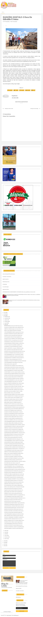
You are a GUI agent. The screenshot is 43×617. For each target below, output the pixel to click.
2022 (4, 312)
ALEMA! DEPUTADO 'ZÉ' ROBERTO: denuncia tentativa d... (14, 357)
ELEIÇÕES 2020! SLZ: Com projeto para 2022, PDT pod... (14, 340)
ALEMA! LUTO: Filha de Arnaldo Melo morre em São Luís (14, 474)
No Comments (15, 21)
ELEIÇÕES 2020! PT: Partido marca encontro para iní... (13, 403)
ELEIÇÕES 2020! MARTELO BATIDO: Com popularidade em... (14, 494)
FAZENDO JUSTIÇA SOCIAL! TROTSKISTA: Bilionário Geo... (14, 408)
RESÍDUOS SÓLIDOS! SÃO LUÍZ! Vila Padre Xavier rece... (13, 509)
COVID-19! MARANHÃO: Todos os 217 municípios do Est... (13, 466)
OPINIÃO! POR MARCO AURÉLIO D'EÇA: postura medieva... (14, 394)
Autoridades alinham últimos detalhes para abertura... (13, 423)
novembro (6, 318)
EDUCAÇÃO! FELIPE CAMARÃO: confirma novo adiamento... (14, 368)
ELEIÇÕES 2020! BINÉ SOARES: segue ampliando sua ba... (14, 327)
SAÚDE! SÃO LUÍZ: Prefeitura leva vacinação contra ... (13, 483)
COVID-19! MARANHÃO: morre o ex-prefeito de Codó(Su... (14, 354)
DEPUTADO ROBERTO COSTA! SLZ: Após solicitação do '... (14, 528)
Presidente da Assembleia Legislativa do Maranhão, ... (13, 456)
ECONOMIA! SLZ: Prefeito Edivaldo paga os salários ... (13, 346)
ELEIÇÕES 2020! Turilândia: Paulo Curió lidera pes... (13, 410)
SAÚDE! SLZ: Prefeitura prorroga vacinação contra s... (13, 384)
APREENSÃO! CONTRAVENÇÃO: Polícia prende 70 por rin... (14, 504)
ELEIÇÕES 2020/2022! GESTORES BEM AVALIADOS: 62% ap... (14, 351)
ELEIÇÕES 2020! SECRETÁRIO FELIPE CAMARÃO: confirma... (14, 424)
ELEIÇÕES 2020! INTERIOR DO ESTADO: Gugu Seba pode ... (14, 413)
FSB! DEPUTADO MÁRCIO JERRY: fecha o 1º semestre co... (14, 415)
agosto (6, 323)
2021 (4, 314)
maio (5, 532)
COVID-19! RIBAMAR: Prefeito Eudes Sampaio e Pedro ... (13, 496)
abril (5, 533)
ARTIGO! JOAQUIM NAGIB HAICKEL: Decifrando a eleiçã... (14, 507)
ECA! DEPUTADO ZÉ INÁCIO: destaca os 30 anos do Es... (13, 480)
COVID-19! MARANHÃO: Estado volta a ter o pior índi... (13, 381)
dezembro (6, 316)
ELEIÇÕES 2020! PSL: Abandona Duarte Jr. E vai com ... (13, 518)
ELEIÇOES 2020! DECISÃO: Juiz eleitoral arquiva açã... (13, 512)
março (6, 535)
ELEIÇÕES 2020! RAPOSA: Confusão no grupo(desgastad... (14, 526)
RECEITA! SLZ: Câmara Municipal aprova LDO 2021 (13, 359)
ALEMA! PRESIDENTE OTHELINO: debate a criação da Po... (14, 343)
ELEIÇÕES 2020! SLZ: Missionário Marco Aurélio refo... (13, 472)
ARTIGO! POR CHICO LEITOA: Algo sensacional (12, 501)
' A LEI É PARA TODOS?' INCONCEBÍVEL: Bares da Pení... (13, 445)
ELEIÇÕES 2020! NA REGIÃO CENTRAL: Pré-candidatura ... (14, 464)
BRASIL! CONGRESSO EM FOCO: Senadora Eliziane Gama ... (14, 520)
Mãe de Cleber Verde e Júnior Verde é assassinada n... (13, 491)
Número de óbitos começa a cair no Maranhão (12, 392)
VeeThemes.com (16, 615)
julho (5, 324)
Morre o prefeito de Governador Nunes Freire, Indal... (13, 349)
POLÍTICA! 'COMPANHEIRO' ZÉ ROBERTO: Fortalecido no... (14, 517)
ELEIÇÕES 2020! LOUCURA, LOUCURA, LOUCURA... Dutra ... (14, 386)
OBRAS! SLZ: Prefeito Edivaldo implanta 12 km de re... (13, 451)
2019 (4, 540)
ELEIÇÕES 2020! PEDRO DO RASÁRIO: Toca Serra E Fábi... (14, 458)
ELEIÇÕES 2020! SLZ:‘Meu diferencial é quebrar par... (13, 335)
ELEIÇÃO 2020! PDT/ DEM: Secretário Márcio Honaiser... (13, 375)
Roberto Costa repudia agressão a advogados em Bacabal (14, 486)
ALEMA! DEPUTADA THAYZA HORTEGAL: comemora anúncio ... (15, 461)
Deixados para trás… (6, 281)
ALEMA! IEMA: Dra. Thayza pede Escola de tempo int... (13, 341)
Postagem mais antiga (34, 108)
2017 (4, 544)
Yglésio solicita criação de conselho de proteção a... (13, 402)
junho (6, 530)
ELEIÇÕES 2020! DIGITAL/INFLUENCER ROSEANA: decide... (14, 443)
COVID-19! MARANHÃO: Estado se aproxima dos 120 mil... (14, 332)
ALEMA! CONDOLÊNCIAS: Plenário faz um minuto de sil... (14, 482)
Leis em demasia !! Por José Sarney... (21, 586)
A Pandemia (5, 284)
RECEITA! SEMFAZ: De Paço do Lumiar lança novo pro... (13, 325)
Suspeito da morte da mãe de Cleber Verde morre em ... (13, 490)
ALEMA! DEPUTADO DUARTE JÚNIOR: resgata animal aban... (14, 502)
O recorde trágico (6, 286)
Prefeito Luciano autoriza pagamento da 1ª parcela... (13, 437)
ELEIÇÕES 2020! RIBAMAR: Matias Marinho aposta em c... (14, 352)
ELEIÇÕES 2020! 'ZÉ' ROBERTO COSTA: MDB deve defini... (14, 338)
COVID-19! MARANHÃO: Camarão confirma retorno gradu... (14, 440)
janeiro (6, 538)
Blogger (9, 611)
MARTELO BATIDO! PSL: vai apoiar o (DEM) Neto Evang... (14, 348)
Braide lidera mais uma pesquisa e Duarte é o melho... (13, 391)
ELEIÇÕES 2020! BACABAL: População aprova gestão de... (14, 389)
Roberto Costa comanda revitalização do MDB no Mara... (14, 453)
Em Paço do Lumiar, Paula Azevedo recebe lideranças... (13, 376)
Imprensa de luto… (6, 289)
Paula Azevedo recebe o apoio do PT (10, 364)
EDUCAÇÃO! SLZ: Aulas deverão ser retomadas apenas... (13, 477)
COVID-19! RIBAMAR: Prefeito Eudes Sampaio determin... (14, 450)
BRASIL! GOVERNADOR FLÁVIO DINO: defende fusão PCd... (14, 467)
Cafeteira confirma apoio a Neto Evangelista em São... (13, 397)
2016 (4, 545)
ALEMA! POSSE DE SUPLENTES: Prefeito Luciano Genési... (14, 367)
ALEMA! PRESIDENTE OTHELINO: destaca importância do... (14, 407)
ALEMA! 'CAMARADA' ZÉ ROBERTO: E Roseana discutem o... (14, 478)
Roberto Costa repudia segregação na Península (12, 330)
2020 (5, 315)
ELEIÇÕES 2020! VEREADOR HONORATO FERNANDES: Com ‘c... (15, 498)
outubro (6, 319)
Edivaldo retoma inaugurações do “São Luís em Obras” (13, 405)
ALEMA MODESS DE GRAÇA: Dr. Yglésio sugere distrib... (13, 442)
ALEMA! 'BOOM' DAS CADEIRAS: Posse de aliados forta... (14, 365)
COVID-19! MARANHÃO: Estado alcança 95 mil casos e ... (13, 523)
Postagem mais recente (9, 108)
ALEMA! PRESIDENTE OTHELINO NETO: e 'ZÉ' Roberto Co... (14, 448)
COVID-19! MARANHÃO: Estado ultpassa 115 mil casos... (13, 362)
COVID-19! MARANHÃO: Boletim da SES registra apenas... (14, 421)
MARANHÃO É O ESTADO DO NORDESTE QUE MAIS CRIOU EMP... (15, 360)
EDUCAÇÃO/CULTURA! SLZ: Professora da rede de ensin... (14, 434)
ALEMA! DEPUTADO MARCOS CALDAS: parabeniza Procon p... (14, 469)
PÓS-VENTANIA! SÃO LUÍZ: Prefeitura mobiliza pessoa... (13, 485)
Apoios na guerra (6, 279)
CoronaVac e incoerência (7, 276)
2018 (4, 542)
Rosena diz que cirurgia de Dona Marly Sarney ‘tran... (13, 499)
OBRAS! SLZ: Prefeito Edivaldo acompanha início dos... (13, 418)
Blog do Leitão (4, 585)
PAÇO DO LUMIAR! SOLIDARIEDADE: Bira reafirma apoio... (14, 383)
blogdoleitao (8, 21)
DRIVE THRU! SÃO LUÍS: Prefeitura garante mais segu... (13, 515)
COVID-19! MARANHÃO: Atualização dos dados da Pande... (14, 475)
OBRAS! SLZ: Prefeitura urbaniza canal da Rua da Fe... (13, 459)
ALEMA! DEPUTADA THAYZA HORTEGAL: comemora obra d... (14, 432)
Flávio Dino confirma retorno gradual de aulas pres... (13, 400)
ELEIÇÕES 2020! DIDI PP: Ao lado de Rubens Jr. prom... (13, 525)
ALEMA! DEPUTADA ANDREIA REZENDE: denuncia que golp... (14, 373)
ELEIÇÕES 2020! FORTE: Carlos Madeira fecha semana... (14, 510)
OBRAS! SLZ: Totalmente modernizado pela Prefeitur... (13, 427)
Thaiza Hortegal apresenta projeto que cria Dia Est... (13, 488)
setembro (6, 321)
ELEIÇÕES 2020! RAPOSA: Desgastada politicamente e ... (14, 333)
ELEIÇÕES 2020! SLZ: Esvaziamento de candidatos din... (14, 429)
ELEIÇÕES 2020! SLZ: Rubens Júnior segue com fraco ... (13, 416)
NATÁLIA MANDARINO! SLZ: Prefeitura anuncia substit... (13, 370)
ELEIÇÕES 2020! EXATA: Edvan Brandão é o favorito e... (13, 411)
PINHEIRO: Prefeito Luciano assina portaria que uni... (13, 493)
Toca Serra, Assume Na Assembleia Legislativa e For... (13, 344)
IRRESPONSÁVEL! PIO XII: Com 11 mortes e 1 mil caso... (13, 435)
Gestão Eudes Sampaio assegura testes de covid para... (13, 399)
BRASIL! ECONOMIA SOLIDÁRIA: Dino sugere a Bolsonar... (14, 378)
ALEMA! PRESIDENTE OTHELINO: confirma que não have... (14, 426)
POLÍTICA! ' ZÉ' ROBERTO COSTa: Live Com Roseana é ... (14, 419)
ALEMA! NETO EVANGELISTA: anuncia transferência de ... (14, 356)
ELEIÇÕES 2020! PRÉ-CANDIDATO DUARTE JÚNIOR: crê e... (14, 431)
